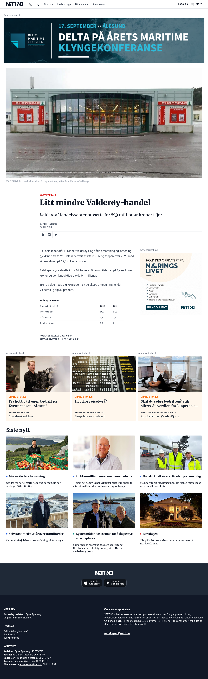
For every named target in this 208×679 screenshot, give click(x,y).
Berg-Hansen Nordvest (90, 416)
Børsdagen (150, 534)
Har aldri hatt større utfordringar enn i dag (172, 476)
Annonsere (99, 4)
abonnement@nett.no (31, 664)
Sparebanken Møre (21, 416)
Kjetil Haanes (48, 224)
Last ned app (64, 4)
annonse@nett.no (24, 661)
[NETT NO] (17, 4)
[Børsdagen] (171, 510)
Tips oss (48, 4)
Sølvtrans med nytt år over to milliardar (36, 534)
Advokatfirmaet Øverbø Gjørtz (160, 416)
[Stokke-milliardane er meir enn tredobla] (104, 453)
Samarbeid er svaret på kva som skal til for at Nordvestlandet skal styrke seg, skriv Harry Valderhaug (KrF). (98, 548)
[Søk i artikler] (37, 4)
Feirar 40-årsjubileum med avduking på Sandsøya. (34, 540)
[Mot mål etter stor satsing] (37, 453)
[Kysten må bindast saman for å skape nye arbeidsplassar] (104, 510)
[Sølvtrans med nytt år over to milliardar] (37, 510)
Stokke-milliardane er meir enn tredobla (104, 476)
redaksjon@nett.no (27, 658)
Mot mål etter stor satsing (27, 476)
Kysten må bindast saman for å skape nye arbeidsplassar (104, 536)
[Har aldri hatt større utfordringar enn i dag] (171, 453)
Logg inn (183, 4)
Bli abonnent (81, 4)
